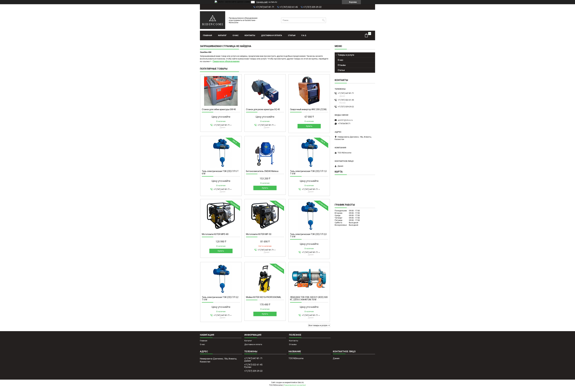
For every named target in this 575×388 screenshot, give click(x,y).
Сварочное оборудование (226, 61)
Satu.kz (301, 382)
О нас (236, 35)
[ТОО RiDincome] (212, 20)
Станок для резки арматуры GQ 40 (263, 109)
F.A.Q (303, 35)
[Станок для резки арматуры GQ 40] (265, 91)
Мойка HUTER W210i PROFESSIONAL (263, 297)
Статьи (291, 35)
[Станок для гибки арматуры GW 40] (221, 91)
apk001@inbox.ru (345, 120)
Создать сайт (262, 2)
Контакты (250, 35)
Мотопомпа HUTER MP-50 (258, 234)
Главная (207, 35)
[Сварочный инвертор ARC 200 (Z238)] (309, 91)
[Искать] (323, 20)
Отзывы (342, 65)
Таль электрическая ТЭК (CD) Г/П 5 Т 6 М (220, 172)
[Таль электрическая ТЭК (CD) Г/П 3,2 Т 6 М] (221, 279)
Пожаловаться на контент (295, 385)
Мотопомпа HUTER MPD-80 (215, 234)
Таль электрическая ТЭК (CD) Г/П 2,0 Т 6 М (308, 235)
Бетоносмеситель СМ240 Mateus (262, 171)
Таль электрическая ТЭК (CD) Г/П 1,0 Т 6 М (308, 172)
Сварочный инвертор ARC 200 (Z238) (308, 109)
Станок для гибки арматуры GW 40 (219, 109)
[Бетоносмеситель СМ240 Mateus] (265, 153)
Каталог (222, 35)
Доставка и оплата (271, 35)
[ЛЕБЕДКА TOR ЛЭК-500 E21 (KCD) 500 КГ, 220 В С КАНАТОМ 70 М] (309, 279)
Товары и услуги (346, 55)
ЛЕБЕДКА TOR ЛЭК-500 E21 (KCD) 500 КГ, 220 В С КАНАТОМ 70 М (309, 298)
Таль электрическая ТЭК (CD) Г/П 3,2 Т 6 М (220, 298)
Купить (309, 126)
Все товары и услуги (318, 325)
